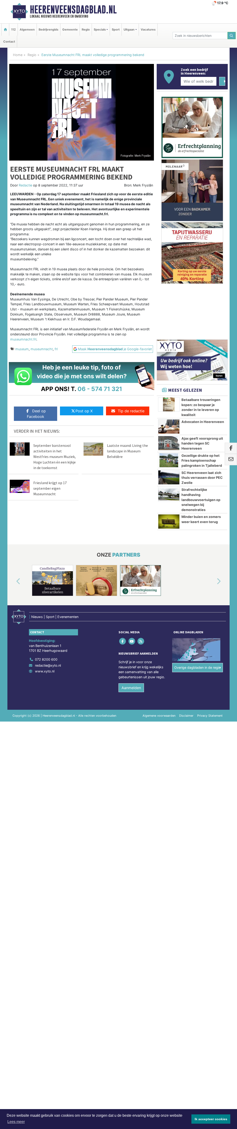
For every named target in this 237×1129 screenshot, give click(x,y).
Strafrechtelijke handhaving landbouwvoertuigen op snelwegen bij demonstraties (200, 499)
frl (56, 349)
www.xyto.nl (44, 671)
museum (22, 349)
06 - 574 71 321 (100, 388)
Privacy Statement (210, 715)
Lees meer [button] (16, 1122)
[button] (13, 581)
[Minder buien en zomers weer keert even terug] (169, 521)
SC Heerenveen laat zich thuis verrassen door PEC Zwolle (202, 478)
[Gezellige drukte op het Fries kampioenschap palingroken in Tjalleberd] (169, 460)
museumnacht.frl (23, 339)
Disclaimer (186, 715)
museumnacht (42, 349)
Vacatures (148, 29)
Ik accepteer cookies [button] (211, 1119)
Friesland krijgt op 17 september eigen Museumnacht (50, 488)
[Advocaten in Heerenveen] (169, 426)
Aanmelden (131, 687)
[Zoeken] (232, 35)
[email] (231, 459)
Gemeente (70, 29)
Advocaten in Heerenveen (202, 422)
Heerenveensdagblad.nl (73, 9)
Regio (86, 29)
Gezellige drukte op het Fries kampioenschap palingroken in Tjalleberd (201, 460)
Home (17, 55)
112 (13, 29)
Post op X (84, 411)
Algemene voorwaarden (159, 715)
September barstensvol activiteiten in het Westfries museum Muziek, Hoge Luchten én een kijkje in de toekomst (54, 456)
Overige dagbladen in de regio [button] (197, 667)
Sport (116, 29)
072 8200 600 (46, 659)
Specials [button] (100, 29)
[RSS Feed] (141, 641)
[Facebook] (123, 641)
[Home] (5, 29)
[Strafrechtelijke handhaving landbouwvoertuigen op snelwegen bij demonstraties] (169, 494)
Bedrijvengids (48, 29)
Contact (9, 41)
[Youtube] (132, 641)
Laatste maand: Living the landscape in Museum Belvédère (127, 451)
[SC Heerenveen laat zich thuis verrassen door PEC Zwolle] (169, 477)
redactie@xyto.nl (48, 665)
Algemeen (27, 29)
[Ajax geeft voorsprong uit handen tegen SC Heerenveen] (169, 443)
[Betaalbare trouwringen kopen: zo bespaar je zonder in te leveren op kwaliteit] (169, 404)
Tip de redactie (131, 411)
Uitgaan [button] (129, 29)
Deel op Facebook (36, 414)
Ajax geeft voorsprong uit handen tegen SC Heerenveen (202, 443)
